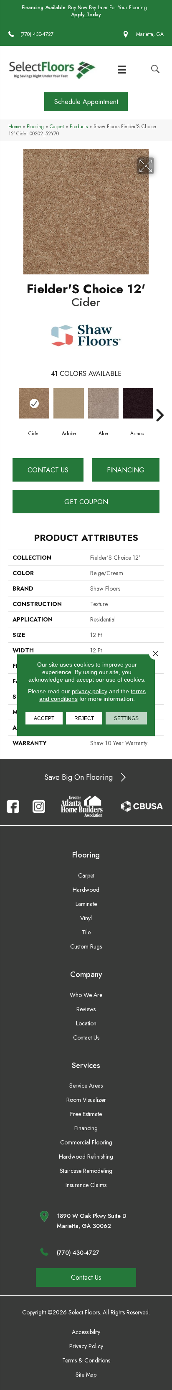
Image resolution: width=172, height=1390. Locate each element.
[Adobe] (68, 403)
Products (79, 126)
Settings (126, 718)
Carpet (57, 126)
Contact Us (48, 470)
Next (159, 402)
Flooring (35, 126)
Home (14, 126)
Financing (125, 470)
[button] (86, 101)
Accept (44, 718)
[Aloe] (103, 403)
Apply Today (86, 14)
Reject (84, 718)
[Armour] (138, 403)
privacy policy (89, 691)
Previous (12, 402)
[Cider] (34, 403)
